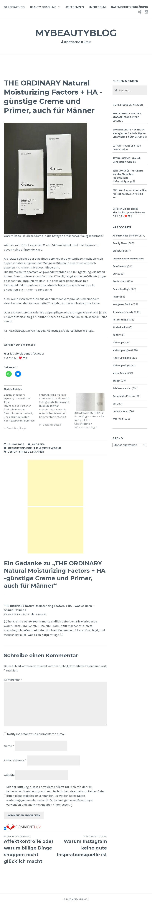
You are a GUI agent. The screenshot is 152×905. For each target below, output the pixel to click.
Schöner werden (122, 388)
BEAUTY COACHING (43, 7)
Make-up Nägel (121, 365)
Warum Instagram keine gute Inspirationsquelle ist (82, 846)
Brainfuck (118, 250)
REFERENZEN (75, 7)
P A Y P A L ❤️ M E (122, 216)
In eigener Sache (122, 304)
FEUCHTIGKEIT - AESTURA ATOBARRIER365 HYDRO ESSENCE (127, 117)
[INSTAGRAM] (146, 11)
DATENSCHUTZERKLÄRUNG (129, 7)
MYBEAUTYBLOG (76, 32)
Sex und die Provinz (124, 396)
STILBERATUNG (14, 7)
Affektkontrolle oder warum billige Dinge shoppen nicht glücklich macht (29, 849)
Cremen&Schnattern (125, 258)
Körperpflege (120, 319)
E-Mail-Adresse (15, 760)
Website (9, 775)
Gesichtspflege (20, 447)
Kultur (116, 334)
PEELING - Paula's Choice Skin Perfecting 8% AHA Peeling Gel (130, 194)
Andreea (38, 444)
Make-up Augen (122, 350)
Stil (114, 403)
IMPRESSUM (97, 7)
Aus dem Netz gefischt (125, 235)
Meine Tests (119, 373)
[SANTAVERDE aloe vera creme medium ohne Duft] (56, 412)
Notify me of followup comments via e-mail (36, 734)
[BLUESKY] (139, 11)
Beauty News (120, 243)
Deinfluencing (121, 266)
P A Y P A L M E (16, 358)
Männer (38, 451)
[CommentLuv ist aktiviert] (23, 828)
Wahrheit (118, 418)
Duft (115, 273)
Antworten (40, 614)
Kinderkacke (120, 327)
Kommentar (13, 679)
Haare (116, 296)
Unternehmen (120, 411)
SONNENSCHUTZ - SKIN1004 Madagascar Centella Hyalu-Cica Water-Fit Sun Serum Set (130, 133)
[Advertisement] (55, 483)
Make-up (118, 342)
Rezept (116, 380)
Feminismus (120, 281)
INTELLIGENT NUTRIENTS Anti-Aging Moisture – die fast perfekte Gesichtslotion (89, 418)
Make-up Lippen (122, 357)
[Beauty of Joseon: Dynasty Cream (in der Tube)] (21, 414)
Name (9, 746)
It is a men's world (47, 447)
